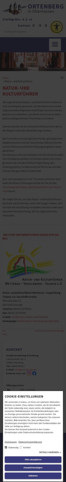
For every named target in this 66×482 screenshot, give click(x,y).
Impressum (11, 442)
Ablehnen (33, 476)
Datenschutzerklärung (30, 442)
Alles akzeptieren (33, 459)
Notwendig (13, 447)
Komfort (26, 447)
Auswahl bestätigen (33, 468)
